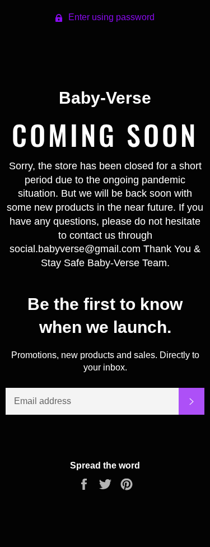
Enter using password (110, 17)
